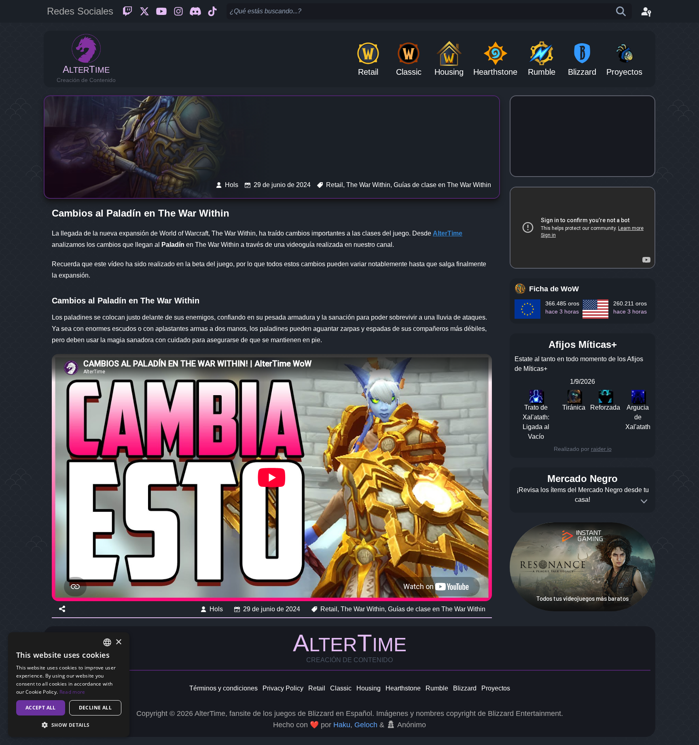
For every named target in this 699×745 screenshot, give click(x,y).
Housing (368, 688)
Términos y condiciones (223, 688)
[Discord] (195, 11)
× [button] (118, 642)
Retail (316, 688)
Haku (341, 725)
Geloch (365, 725)
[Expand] (644, 501)
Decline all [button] (95, 707)
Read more (72, 691)
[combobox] (107, 642)
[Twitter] (144, 11)
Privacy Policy (283, 688)
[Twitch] (127, 11)
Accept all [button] (40, 707)
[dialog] (68, 684)
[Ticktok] (212, 11)
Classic (341, 688)
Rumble (437, 688)
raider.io (601, 449)
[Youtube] (161, 11)
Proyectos (495, 688)
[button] (68, 725)
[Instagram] (178, 11)
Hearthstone (403, 688)
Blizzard (465, 688)
